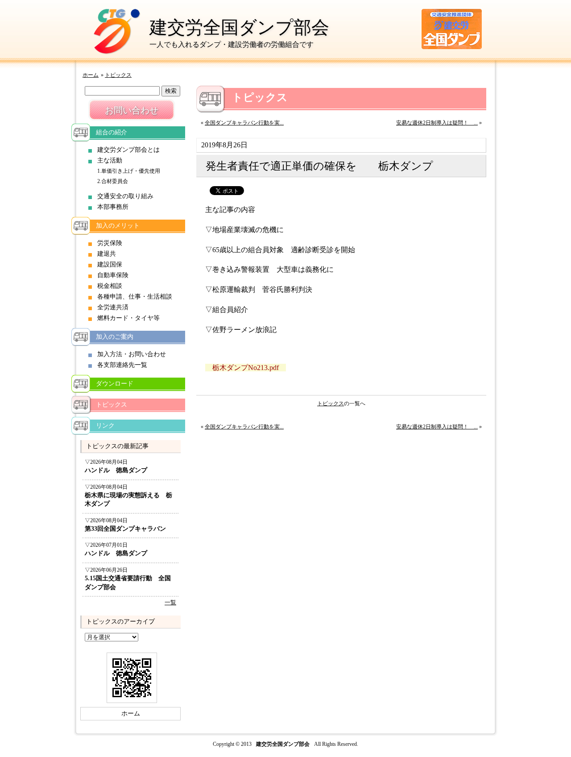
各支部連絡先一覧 (122, 365)
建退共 (106, 253)
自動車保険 (112, 275)
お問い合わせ (131, 110)
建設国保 (109, 264)
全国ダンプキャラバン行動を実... (244, 123)
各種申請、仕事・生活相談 (134, 296)
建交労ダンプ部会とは (128, 149)
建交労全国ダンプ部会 (239, 27)
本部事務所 (112, 207)
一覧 (170, 602)
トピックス (118, 75)
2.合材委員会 (112, 181)
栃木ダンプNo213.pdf (245, 367)
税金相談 (109, 286)
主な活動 (109, 160)
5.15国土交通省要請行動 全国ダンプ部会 (128, 583)
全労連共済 (112, 307)
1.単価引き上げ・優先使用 (128, 171)
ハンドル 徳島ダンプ (116, 470)
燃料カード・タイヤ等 (128, 318)
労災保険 (109, 243)
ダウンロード (114, 383)
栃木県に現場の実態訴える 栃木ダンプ (128, 499)
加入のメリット (118, 225)
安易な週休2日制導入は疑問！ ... (437, 123)
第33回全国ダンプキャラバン (125, 528)
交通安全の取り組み (125, 196)
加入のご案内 (114, 336)
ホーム (91, 75)
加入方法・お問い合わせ (131, 354)
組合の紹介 (111, 132)
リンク (105, 425)
